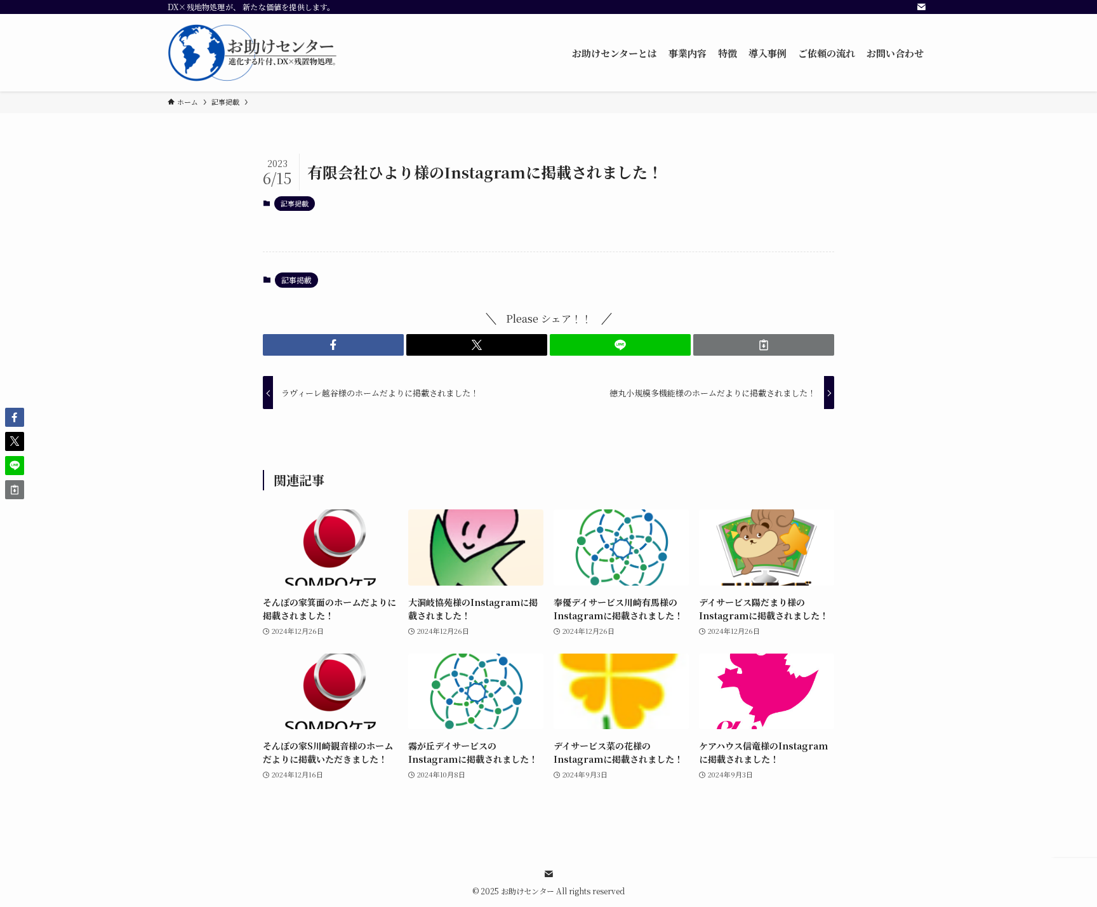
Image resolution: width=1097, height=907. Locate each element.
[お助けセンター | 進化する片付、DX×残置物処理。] (253, 52)
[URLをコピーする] (763, 345)
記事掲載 (295, 203)
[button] (333, 345)
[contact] (921, 7)
